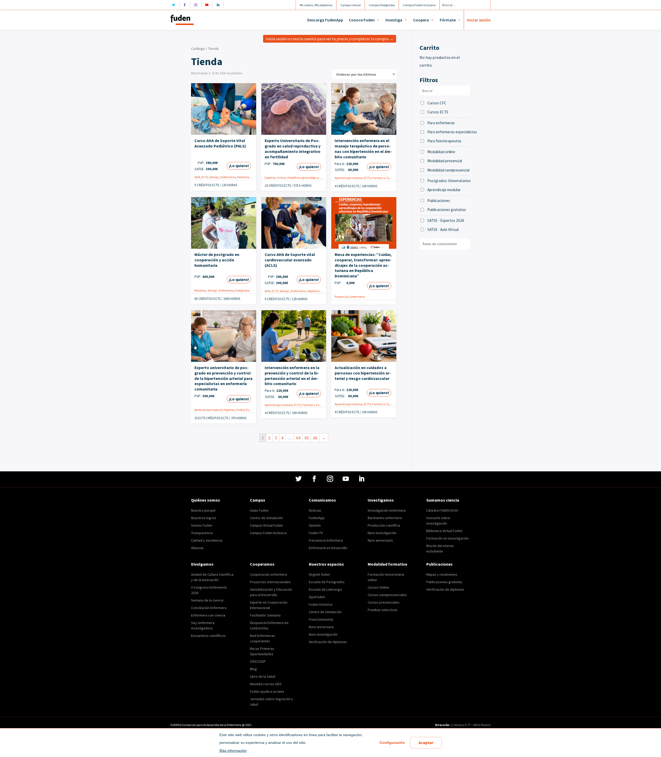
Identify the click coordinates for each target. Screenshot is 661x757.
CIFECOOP (258, 661)
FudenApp (317, 518)
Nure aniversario (380, 540)
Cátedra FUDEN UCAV (442, 510)
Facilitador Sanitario (265, 615)
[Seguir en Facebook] (186, 5)
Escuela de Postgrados (327, 582)
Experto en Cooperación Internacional (268, 605)
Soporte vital (315, 291)
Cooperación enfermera (268, 574)
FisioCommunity (321, 619)
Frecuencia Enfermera (326, 540)
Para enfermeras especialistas (448, 131)
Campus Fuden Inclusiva (268, 532)
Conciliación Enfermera (208, 607)
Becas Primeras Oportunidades (262, 651)
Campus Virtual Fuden (266, 525)
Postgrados (242, 290)
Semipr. (214, 177)
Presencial (341, 297)
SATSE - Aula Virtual (443, 229)
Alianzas (197, 547)
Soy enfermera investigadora (202, 625)
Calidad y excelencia (206, 540)
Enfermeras (228, 177)
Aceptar (426, 742)
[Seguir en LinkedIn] (219, 5)
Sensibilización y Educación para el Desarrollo (271, 592)
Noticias (315, 510)
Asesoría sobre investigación (438, 521)
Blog (253, 669)
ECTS (204, 177)
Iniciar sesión (479, 19)
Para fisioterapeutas (444, 140)
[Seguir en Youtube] (208, 5)
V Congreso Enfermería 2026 (209, 590)
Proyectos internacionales (270, 582)
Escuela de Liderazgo (325, 589)
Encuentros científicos (208, 635)
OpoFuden (317, 597)
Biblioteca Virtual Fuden (444, 530)
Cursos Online (378, 587)
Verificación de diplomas (328, 641)
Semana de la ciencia (207, 600)
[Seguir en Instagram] (197, 5)
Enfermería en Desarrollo (328, 547)
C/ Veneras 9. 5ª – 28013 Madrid (470, 725)
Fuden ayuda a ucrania (267, 691)
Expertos (270, 178)
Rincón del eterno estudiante (440, 548)
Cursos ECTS (437, 112)
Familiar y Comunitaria (387, 178)
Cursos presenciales (383, 602)
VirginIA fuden (319, 574)
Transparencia (202, 532)
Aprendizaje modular (349, 178)
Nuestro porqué (203, 510)
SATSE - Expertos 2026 (445, 220)
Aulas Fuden (259, 510)
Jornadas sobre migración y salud (271, 702)
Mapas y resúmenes (441, 574)
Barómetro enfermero (385, 518)
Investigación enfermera (387, 510)
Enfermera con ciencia (208, 615)
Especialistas (254, 410)
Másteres (200, 290)
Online (281, 178)
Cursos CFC (436, 102)
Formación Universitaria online (386, 577)
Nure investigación (382, 532)
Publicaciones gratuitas (446, 209)
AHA (197, 177)
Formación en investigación (447, 538)
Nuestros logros (203, 518)
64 (298, 437)
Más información (233, 750)
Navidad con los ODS (266, 684)
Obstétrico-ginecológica (303, 178)
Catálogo (198, 48)
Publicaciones (438, 200)
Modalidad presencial (444, 160)
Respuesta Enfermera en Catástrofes (269, 625)
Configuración (392, 742)
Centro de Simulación (266, 518)
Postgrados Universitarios (448, 180)
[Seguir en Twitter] (174, 5)
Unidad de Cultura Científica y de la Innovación (212, 577)
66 (315, 437)
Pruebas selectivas (382, 609)
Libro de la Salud (262, 676)
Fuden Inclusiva (320, 604)
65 (307, 437)
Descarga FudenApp (325, 19)
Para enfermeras (441, 122)
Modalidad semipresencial (448, 170)
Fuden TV (316, 532)
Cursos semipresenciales (387, 594)
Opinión (315, 525)
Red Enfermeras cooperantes (262, 638)
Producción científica (384, 525)
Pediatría (243, 177)
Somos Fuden (201, 525)
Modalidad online (441, 151)
